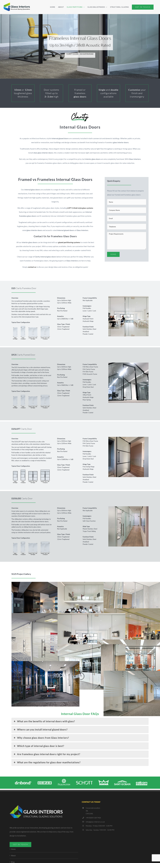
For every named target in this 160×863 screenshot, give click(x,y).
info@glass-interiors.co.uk (95, 822)
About (13, 855)
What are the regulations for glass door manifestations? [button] (48, 762)
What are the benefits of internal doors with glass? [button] (46, 721)
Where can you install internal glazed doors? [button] (42, 729)
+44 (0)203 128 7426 (93, 818)
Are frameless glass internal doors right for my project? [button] (48, 754)
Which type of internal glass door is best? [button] (40, 746)
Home (13, 849)
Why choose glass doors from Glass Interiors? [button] (43, 737)
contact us (32, 267)
